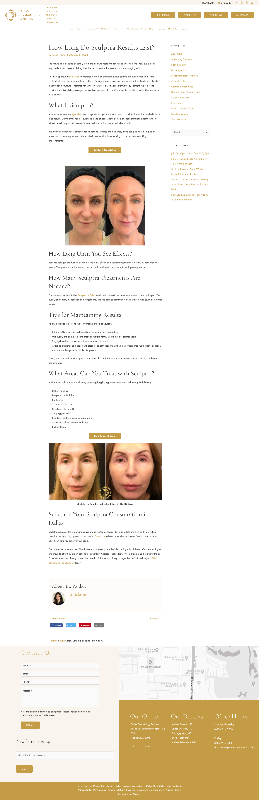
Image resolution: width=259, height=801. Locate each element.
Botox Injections (179, 70)
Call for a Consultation (105, 150)
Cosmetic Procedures (182, 86)
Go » (24, 769)
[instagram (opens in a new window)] (247, 3)
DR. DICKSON (51, 11)
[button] (163, 15)
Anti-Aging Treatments (182, 59)
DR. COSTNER (51, 7)
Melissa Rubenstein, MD (184, 742)
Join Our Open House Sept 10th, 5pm (190, 153)
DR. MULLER (50, 18)
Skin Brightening (179, 114)
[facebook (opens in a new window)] (237, 3)
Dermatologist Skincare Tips (185, 92)
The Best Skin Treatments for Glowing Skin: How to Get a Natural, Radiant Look (190, 184)
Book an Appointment (104, 436)
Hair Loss (176, 103)
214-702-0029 (142, 746)
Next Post (155, 618)
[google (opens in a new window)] (252, 3)
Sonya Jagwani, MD (181, 733)
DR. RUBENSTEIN (52, 22)
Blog (62, 640)
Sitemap (137, 794)
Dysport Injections (180, 97)
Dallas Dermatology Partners (145, 724)
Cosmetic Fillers (57, 55)
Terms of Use (124, 794)
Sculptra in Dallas (87, 295)
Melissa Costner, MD (182, 724)
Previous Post (57, 618)
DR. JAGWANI (51, 15)
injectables (76, 114)
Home (54, 640)
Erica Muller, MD (180, 737)
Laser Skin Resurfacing (182, 108)
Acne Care (176, 54)
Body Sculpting (179, 65)
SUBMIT (30, 725)
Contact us (100, 536)
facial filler (73, 76)
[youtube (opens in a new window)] (242, 3)
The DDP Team (178, 119)
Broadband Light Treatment (184, 75)
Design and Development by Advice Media (158, 790)
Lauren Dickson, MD (182, 728)
